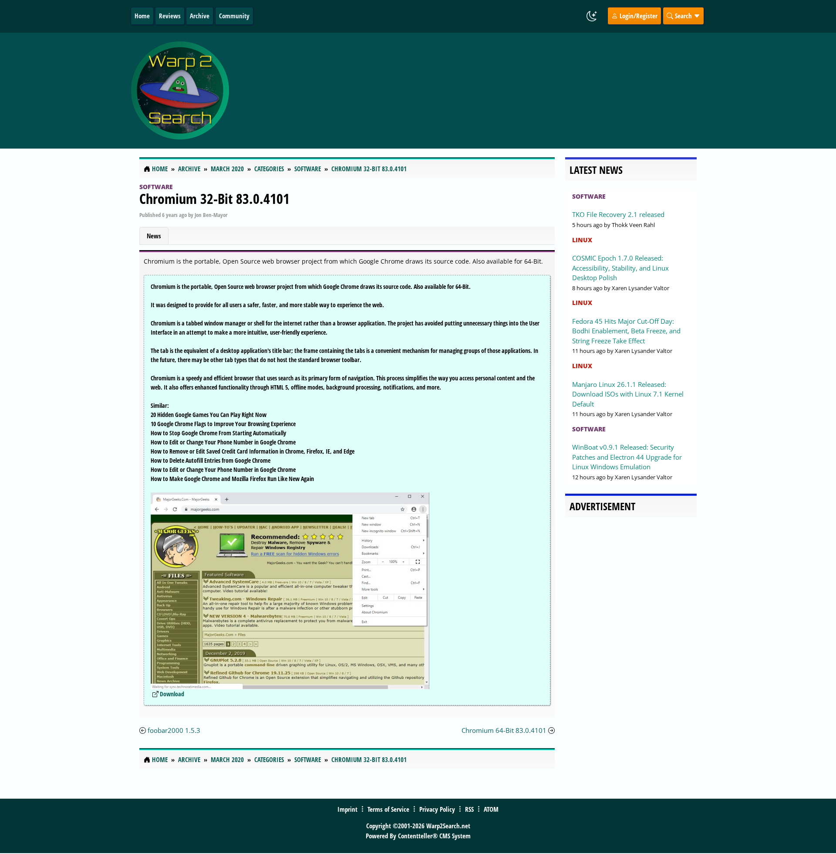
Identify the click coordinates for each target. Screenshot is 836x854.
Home (142, 15)
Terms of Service (388, 809)
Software (156, 187)
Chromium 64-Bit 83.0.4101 (504, 730)
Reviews (170, 15)
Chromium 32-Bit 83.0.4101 (214, 198)
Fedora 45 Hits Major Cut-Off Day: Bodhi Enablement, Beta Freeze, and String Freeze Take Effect (626, 331)
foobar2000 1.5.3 (174, 730)
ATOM (491, 809)
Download (172, 694)
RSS (469, 809)
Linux (582, 240)
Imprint (347, 809)
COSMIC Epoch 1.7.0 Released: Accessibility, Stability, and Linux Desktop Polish (620, 268)
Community (234, 15)
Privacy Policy (437, 809)
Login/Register (637, 15)
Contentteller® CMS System (434, 835)
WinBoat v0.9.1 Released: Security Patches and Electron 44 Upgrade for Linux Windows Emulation (627, 457)
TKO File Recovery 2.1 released (618, 214)
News (154, 235)
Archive (199, 15)
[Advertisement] (470, 90)
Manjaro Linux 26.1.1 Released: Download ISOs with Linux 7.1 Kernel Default (628, 394)
